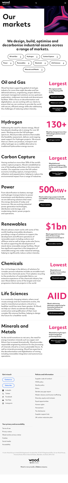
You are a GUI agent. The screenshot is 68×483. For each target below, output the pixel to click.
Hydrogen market (54, 140)
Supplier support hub (42, 414)
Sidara (38, 467)
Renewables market (54, 243)
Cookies (4, 438)
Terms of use (6, 428)
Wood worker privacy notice (11, 435)
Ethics (37, 388)
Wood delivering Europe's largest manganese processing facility (57, 334)
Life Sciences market (56, 313)
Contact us (8, 379)
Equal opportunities (41, 401)
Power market (45, 205)
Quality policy (39, 385)
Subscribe (8, 385)
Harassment (39, 408)
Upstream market (57, 97)
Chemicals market (58, 278)
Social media (6, 441)
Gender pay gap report (43, 392)
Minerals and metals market (58, 341)
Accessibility (6, 445)
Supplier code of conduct (43, 379)
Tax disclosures (40, 411)
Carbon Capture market (57, 174)
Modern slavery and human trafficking (48, 395)
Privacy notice (7, 432)
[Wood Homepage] (6, 3)
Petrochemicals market (58, 109)
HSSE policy (39, 382)
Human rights (39, 405)
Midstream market (57, 103)
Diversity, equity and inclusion (45, 398)
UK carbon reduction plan (44, 417)
